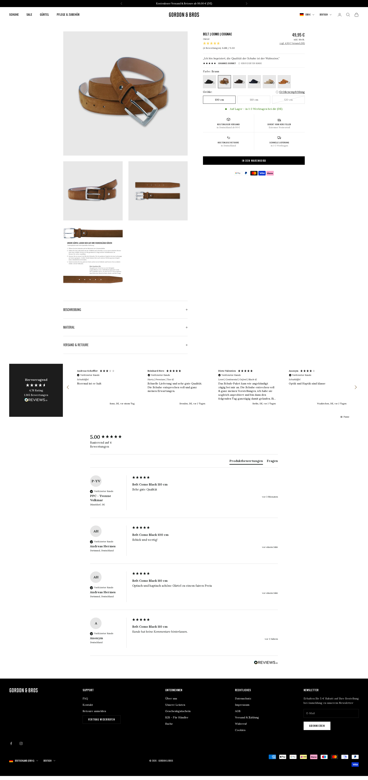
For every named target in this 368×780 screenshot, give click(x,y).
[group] (110, 437)
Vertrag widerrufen (101, 719)
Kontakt (88, 705)
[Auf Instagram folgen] (21, 743)
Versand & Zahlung (247, 717)
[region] (212, 387)
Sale (29, 14)
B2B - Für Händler (176, 717)
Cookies (240, 730)
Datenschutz (243, 698)
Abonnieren (317, 726)
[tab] (246, 461)
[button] (68, 387)
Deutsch (324, 14)
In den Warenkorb (254, 160)
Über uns (171, 698)
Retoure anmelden (94, 711)
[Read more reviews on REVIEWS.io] (36, 400)
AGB (238, 711)
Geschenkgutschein (178, 711)
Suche (169, 723)
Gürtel (44, 14)
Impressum (242, 705)
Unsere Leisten (175, 705)
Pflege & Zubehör (68, 14)
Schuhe (14, 14)
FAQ (85, 698)
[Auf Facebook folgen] (11, 743)
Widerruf (241, 723)
